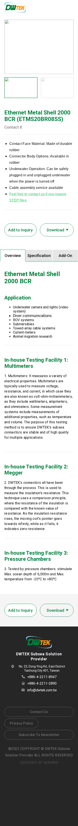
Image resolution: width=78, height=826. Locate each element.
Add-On (65, 255)
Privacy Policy (21, 723)
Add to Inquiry (20, 230)
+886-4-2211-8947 (42, 677)
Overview (13, 255)
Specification (39, 255)
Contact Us (39, 712)
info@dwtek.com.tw (42, 690)
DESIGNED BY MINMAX (39, 763)
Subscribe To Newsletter (39, 735)
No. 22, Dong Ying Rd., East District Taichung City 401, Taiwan (42, 668)
